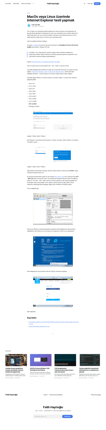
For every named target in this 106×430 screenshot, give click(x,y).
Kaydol (97, 3)
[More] (33, 3)
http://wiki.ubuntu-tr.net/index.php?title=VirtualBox (46, 62)
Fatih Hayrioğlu (53, 4)
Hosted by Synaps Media (55, 394)
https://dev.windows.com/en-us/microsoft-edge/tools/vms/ (48, 71)
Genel (28, 13)
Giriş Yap (90, 3)
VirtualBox (35, 45)
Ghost (99, 394)
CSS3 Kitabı (16, 3)
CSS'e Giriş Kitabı (26, 3)
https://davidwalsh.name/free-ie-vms (39, 326)
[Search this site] (84, 3)
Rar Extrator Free (59, 176)
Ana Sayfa (8, 3)
